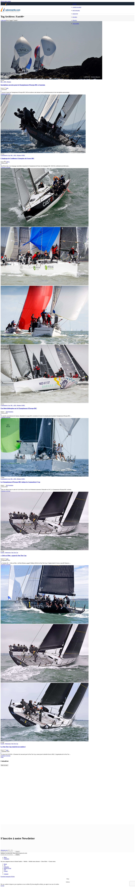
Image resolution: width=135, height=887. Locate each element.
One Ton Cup (14, 552)
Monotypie (8, 552)
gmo (7, 88)
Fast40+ (3, 552)
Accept (2, 885)
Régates (9, 82)
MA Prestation (9, 411)
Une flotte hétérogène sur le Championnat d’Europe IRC (19, 408)
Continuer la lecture (5, 93)
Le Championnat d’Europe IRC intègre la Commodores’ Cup (20, 482)
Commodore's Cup (5, 155)
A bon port (3, 20)
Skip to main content (6, 1)
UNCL (8, 161)
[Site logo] (10, 13)
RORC (23, 155)
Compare (6, 874)
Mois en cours (4, 765)
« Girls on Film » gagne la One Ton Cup (13, 555)
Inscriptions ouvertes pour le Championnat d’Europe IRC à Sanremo (23, 85)
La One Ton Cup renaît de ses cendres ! (13, 747)
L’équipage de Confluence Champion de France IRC (17, 158)
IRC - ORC (3, 82)
